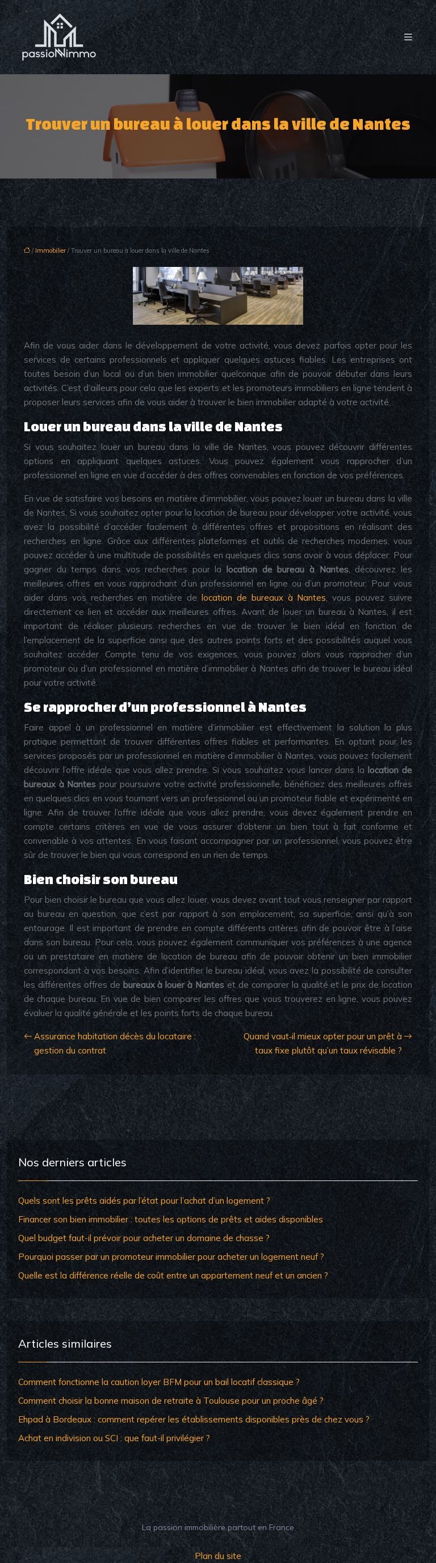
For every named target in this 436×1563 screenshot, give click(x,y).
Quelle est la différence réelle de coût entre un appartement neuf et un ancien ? (173, 1275)
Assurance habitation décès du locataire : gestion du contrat (115, 1043)
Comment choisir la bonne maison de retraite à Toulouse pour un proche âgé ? (171, 1400)
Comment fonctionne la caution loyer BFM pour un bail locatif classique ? (159, 1382)
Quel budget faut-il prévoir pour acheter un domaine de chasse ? (144, 1238)
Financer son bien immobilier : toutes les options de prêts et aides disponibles (170, 1219)
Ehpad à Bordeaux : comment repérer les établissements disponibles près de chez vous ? (194, 1419)
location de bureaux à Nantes (264, 597)
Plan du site (218, 1556)
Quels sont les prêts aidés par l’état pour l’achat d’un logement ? (144, 1200)
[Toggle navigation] (408, 37)
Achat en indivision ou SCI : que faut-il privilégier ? (114, 1438)
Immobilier (50, 250)
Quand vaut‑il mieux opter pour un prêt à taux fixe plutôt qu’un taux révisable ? (323, 1043)
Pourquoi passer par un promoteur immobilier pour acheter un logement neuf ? (171, 1256)
